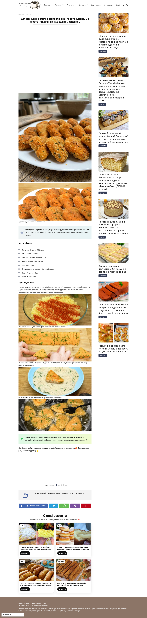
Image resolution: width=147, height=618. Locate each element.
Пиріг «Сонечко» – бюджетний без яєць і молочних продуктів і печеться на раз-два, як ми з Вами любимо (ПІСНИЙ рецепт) (112, 182)
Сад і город (120, 5)
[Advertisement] (55, 46)
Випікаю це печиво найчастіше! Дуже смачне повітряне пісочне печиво (112, 269)
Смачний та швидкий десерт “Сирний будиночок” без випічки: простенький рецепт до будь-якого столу (113, 137)
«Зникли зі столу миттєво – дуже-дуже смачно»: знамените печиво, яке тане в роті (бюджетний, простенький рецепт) (113, 42)
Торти (102, 104)
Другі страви (95, 5)
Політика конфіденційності (41, 605)
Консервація (108, 5)
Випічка (47, 5)
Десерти (82, 5)
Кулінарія (70, 5)
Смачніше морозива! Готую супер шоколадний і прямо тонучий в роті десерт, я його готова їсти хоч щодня (113, 308)
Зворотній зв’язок (24, 605)
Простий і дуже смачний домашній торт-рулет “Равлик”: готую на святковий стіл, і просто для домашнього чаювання (113, 228)
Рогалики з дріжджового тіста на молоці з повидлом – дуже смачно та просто (113, 348)
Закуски (58, 5)
